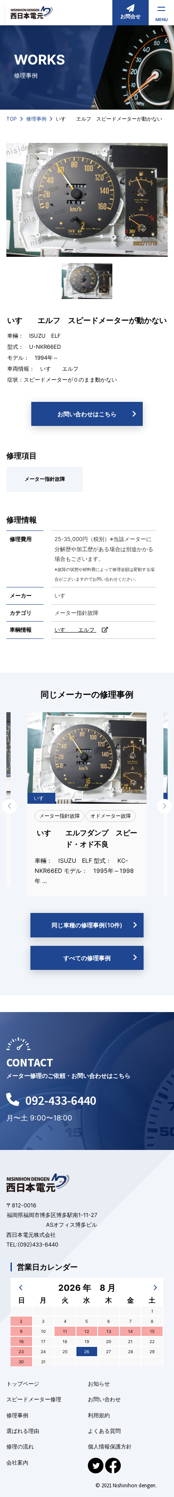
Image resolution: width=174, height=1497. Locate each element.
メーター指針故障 (44, 479)
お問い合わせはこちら (87, 413)
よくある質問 (104, 1430)
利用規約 (99, 1415)
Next (164, 806)
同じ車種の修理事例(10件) (87, 925)
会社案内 (17, 1462)
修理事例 (17, 1415)
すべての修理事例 (87, 957)
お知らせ (99, 1383)
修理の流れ (20, 1446)
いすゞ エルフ (59, 368)
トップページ (22, 1383)
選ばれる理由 (22, 1430)
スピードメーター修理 (33, 1399)
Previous (9, 806)
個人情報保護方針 (110, 1446)
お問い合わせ (104, 1399)
